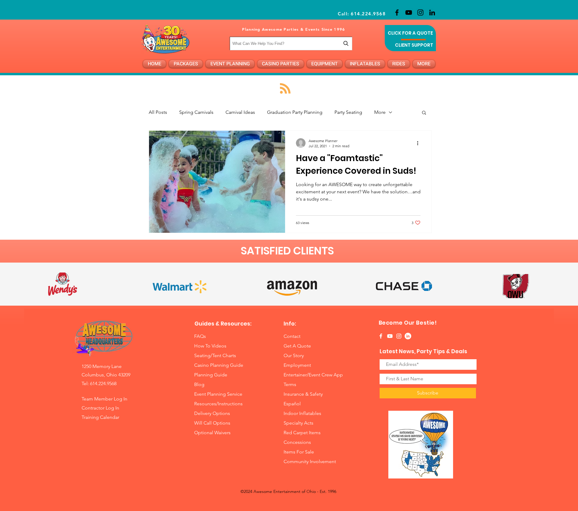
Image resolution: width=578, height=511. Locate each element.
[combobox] (291, 43)
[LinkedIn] (432, 12)
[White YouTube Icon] (390, 336)
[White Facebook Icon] (381, 336)
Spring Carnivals (196, 112)
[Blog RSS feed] (285, 88)
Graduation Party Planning (294, 112)
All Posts (158, 112)
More (380, 112)
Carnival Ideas (240, 112)
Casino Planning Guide (218, 365)
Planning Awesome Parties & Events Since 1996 (293, 29)
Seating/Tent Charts (215, 355)
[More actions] (419, 143)
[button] (424, 113)
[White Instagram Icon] (399, 336)
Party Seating (348, 112)
